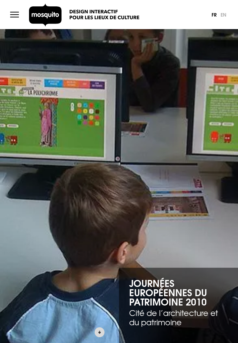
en (223, 14)
